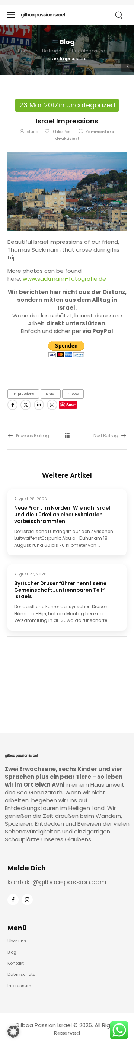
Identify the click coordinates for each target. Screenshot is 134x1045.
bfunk (32, 132)
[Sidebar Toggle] (127, 65)
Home (24, 51)
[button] (13, 1031)
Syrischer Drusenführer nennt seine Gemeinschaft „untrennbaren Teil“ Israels (60, 590)
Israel (50, 393)
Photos (73, 393)
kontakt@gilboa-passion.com (56, 882)
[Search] (119, 15)
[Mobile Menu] (11, 15)
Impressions (23, 393)
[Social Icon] (12, 405)
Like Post (61, 132)
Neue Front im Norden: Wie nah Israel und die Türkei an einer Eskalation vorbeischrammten (62, 515)
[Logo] (43, 14)
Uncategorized (88, 51)
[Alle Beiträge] (67, 435)
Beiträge (51, 51)
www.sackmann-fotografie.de (64, 279)
